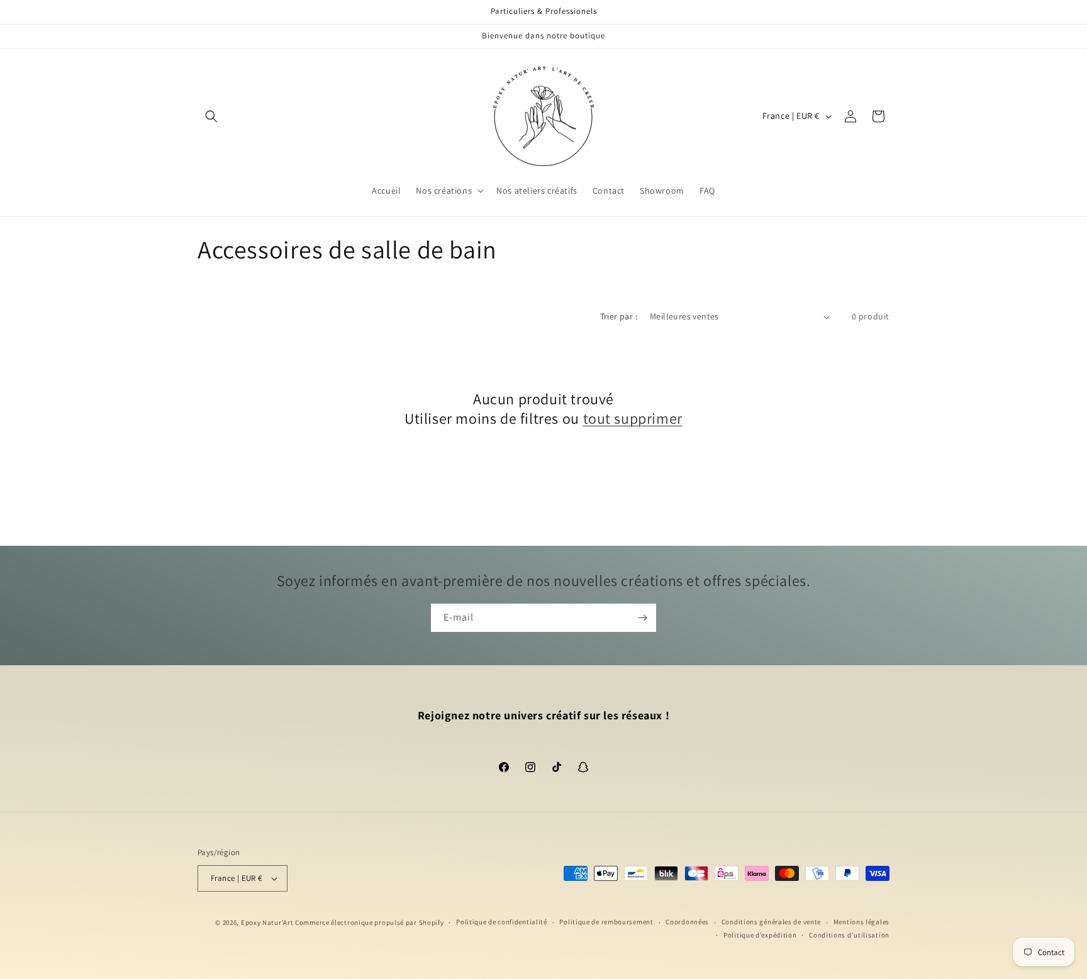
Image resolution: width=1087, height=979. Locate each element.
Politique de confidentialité (501, 921)
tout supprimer (633, 418)
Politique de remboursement (606, 921)
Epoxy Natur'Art (267, 922)
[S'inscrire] (642, 618)
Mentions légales (861, 921)
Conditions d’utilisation (849, 935)
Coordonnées (687, 921)
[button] (211, 116)
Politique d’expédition (759, 935)
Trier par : (618, 316)
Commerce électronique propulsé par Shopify (369, 922)
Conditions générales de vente (771, 921)
